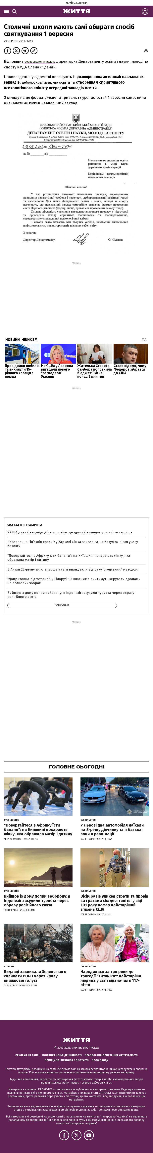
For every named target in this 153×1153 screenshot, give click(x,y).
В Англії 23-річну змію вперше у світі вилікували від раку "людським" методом (72, 569)
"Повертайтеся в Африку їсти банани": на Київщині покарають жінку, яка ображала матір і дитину (68, 558)
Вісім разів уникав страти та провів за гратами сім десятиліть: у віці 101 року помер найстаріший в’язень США (114, 903)
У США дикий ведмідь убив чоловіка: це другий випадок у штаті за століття (69, 532)
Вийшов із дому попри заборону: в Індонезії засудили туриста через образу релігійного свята (70, 595)
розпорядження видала (40, 61)
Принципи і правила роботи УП (67, 1060)
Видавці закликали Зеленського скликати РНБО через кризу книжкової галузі (35, 976)
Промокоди (100, 1060)
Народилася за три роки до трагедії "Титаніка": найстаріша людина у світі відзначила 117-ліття (110, 978)
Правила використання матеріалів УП (111, 1055)
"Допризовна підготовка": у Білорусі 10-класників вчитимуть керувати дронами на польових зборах (74, 581)
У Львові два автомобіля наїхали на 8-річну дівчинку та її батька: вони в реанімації (112, 829)
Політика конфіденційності (62, 1055)
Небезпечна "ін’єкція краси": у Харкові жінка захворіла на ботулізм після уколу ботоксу (72, 544)
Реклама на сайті (27, 1055)
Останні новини (24, 525)
